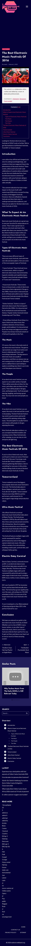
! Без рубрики (6, 805)
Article (4, 823)
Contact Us (15, 930)
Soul (3, 912)
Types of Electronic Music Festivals (15, 116)
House (4, 867)
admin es (5, 813)
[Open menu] (27, 6)
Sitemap (23, 932)
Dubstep (4, 839)
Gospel (4, 857)
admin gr (5, 818)
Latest (4, 878)
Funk (3, 854)
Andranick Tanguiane (19, 99)
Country (4, 833)
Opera (4, 893)
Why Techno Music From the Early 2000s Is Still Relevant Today (14, 691)
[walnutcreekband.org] (10, 6)
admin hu (5, 820)
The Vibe (8, 123)
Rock (3, 906)
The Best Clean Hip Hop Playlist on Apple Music (7, 648)
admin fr (4, 815)
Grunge (4, 859)
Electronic (5, 49)
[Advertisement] (15, 29)
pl (2, 896)
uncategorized (6, 917)
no (3, 885)
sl (2, 909)
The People (8, 121)
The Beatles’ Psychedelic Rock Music (23, 648)
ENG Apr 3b (6, 846)
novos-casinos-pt (7, 888)
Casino (4, 828)
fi (2, 849)
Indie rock (5, 870)
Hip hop (4, 865)
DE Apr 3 (5, 836)
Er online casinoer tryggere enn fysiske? (14, 795)
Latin (3, 880)
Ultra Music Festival (9, 132)
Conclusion (6, 136)
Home (23, 927)
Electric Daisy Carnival (10, 134)
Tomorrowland (7, 130)
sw (3, 914)
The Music (8, 119)
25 (3, 807)
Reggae (4, 904)
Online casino (6, 891)
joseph (5, 64)
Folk (3, 852)
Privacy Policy (10, 932)
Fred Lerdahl (8, 101)
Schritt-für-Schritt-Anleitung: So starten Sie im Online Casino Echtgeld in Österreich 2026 (15, 783)
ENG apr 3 (5, 844)
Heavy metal (6, 862)
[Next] (26, 683)
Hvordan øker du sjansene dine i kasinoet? (15, 777)
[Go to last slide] (4, 683)
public (4, 901)
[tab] (13, 699)
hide (18, 107)
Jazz (3, 875)
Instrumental (6, 872)
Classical (5, 831)
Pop (3, 898)
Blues (4, 826)
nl (2, 883)
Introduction (7, 110)
